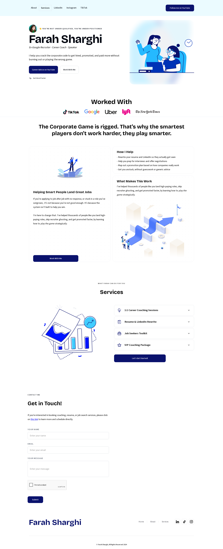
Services (45, 8)
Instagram (71, 7)
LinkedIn (58, 7)
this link (34, 419)
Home (141, 521)
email (31, 443)
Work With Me (56, 258)
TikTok (84, 7)
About (34, 7)
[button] (154, 310)
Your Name (33, 429)
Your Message (35, 458)
